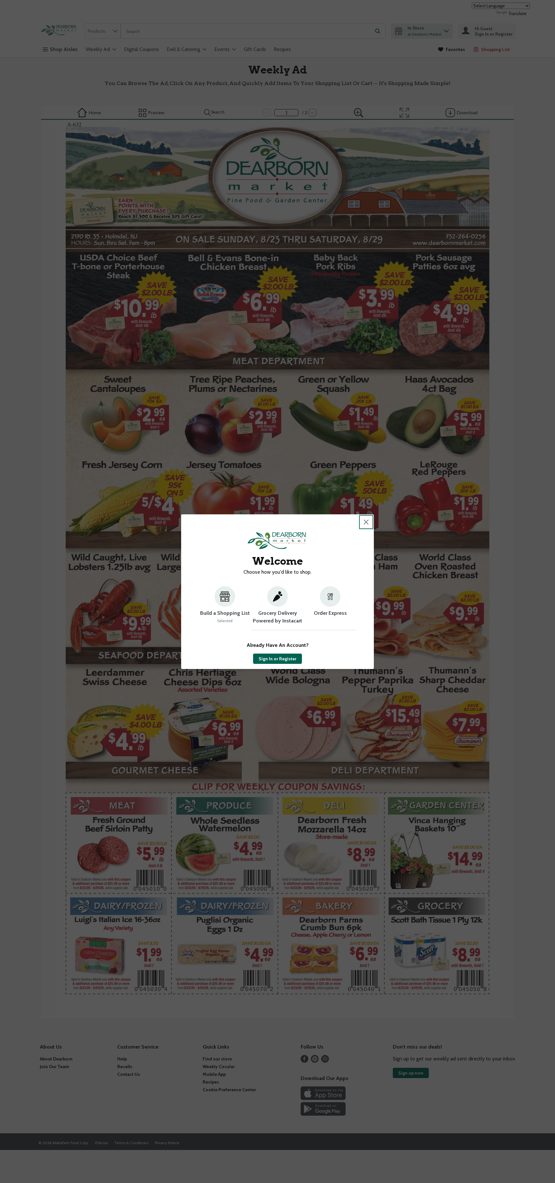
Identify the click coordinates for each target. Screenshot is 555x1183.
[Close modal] (366, 522)
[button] (224, 608)
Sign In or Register (277, 659)
